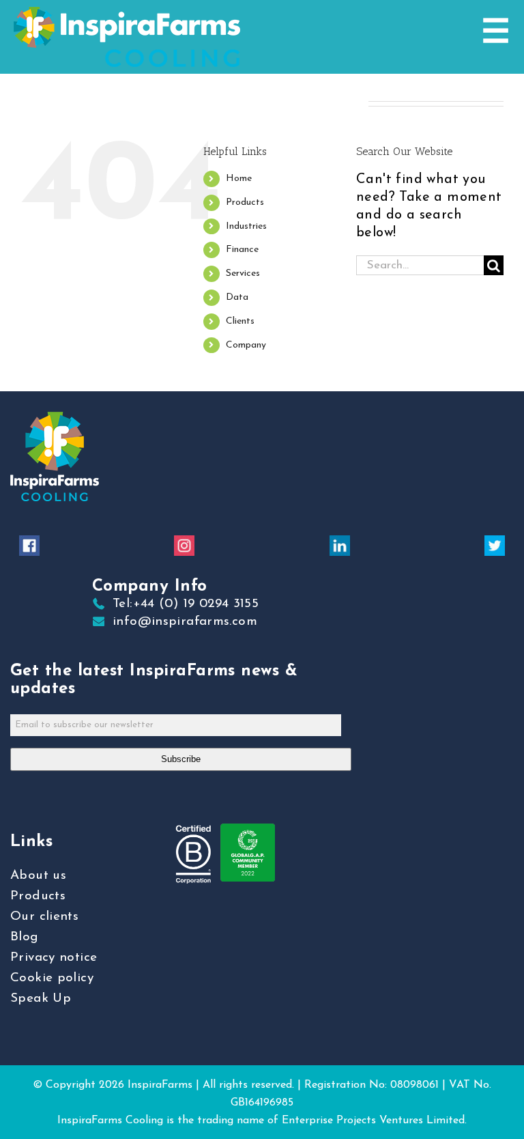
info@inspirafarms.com (185, 621)
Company (246, 345)
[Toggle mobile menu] (495, 30)
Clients (240, 321)
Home (239, 178)
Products (245, 202)
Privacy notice (53, 957)
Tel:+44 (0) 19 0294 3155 (186, 603)
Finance (242, 249)
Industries (246, 226)
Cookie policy (51, 978)
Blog (24, 937)
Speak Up (40, 998)
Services (243, 273)
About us (38, 875)
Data (237, 297)
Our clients (44, 916)
